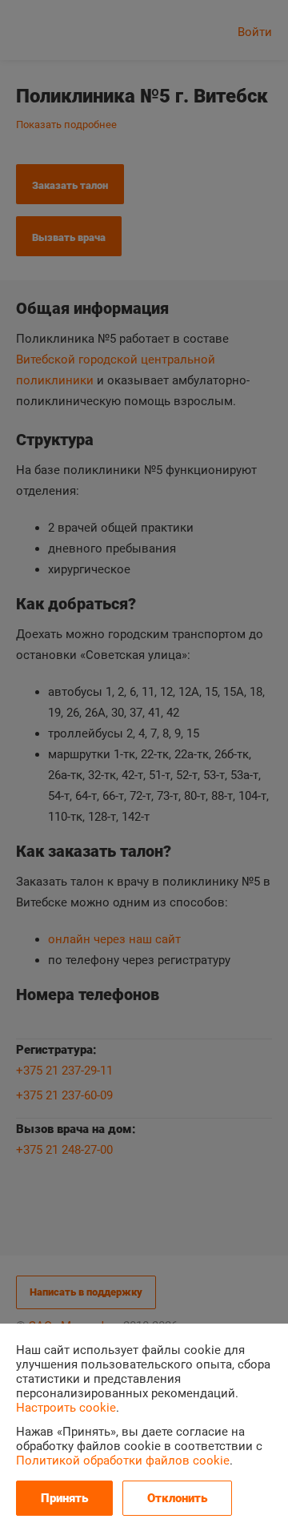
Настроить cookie (66, 1407)
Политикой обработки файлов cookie (123, 1460)
